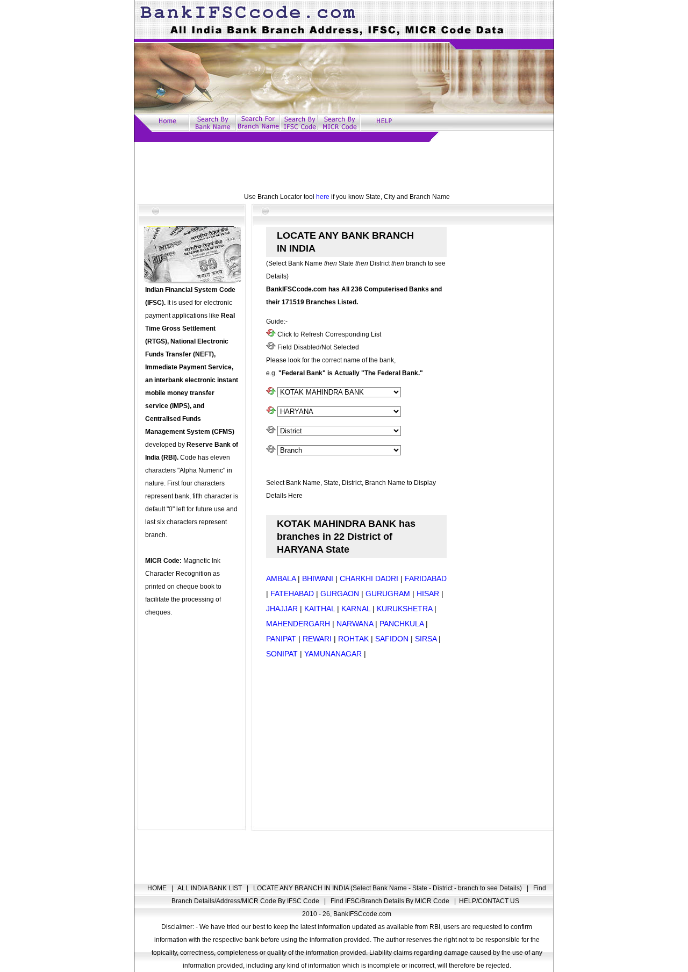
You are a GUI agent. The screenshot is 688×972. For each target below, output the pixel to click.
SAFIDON (391, 638)
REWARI (317, 638)
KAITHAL (319, 608)
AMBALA (281, 578)
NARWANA (354, 623)
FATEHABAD (292, 593)
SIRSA (425, 638)
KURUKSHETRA (404, 608)
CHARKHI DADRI (369, 578)
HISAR (428, 593)
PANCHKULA (401, 623)
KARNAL (355, 608)
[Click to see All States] (271, 412)
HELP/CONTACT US (489, 901)
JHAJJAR (282, 608)
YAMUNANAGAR (333, 653)
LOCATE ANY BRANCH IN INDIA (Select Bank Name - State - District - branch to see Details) (388, 888)
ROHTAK (353, 638)
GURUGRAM (388, 593)
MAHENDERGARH (298, 623)
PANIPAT (281, 638)
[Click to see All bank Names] (271, 392)
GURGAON (339, 593)
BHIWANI (317, 578)
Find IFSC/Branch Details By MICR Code (391, 901)
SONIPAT (282, 653)
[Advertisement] (344, 166)
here (322, 197)
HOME (157, 888)
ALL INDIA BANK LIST (210, 888)
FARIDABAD (426, 578)
